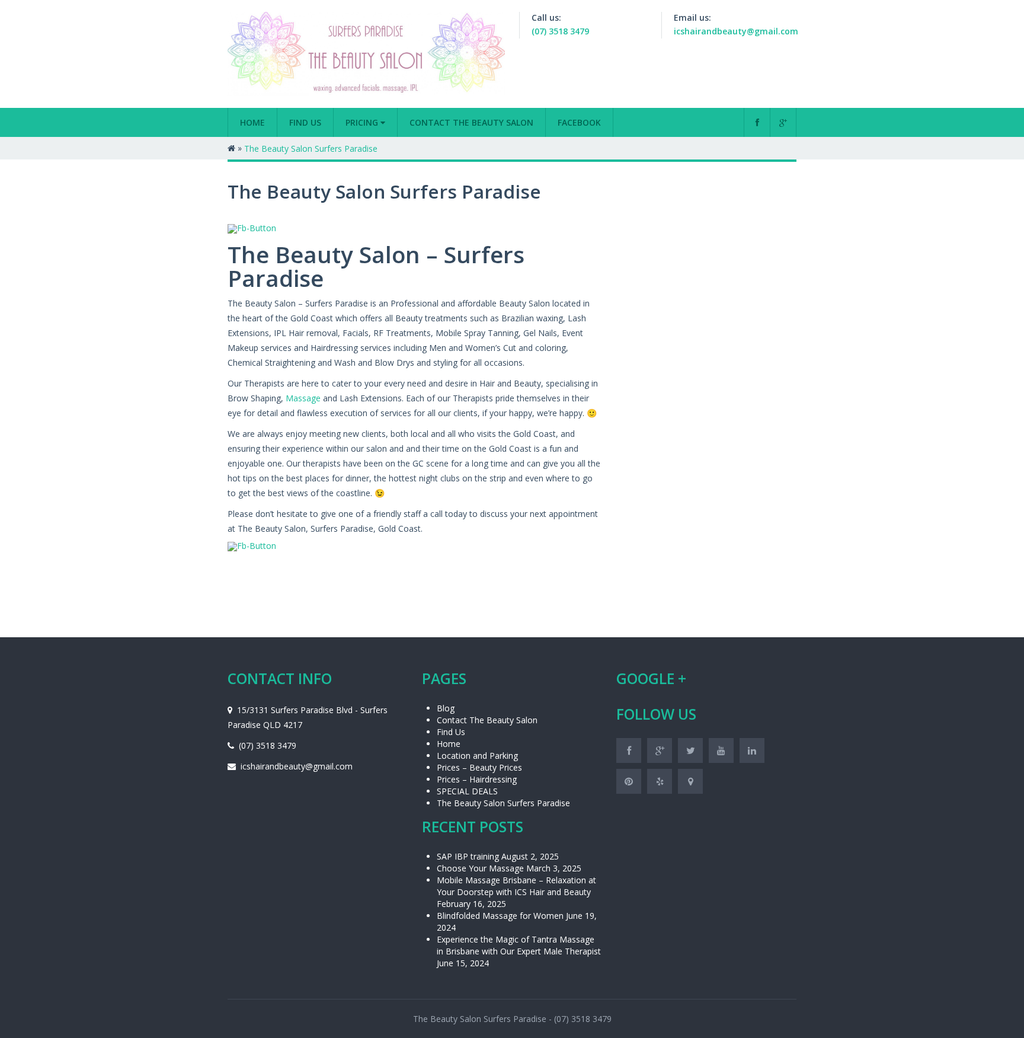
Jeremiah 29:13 (248, 183)
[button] (512, 298)
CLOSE (803, 74)
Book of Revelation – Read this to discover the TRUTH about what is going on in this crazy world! (430, 343)
